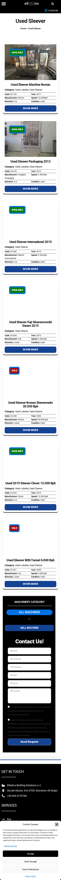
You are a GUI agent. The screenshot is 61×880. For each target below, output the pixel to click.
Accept (30, 853)
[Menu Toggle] (3, 3)
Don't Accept (31, 861)
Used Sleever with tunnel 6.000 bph (30, 560)
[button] (56, 824)
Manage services (10, 846)
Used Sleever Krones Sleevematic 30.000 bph (30, 404)
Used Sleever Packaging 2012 (30, 161)
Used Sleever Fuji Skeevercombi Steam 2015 (30, 324)
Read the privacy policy (40, 715)
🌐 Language (51, 10)
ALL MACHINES (29, 612)
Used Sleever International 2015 (30, 242)
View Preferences (30, 869)
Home (23, 28)
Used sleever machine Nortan (30, 84)
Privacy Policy (30, 876)
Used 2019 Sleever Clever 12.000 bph (30, 483)
